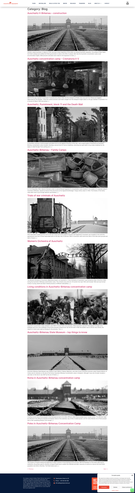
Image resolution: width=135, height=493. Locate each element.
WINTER (65, 3)
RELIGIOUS (73, 3)
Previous (30, 469)
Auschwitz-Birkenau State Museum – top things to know (57, 332)
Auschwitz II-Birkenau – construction (47, 13)
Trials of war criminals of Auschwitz (46, 195)
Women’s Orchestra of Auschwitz (45, 241)
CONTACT (107, 3)
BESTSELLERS (42, 3)
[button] (132, 475)
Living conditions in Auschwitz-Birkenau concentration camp (59, 286)
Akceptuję (104, 487)
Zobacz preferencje (127, 487)
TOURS (34, 3)
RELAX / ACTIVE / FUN (54, 3)
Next (106, 469)
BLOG (89, 3)
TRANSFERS (82, 3)
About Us (97, 3)
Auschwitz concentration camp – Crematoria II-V (53, 58)
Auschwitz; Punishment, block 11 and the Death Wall (55, 104)
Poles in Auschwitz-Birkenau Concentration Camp (54, 423)
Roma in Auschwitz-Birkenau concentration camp (53, 377)
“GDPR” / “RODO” (115, 490)
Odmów (115, 487)
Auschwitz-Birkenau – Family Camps (46, 150)
